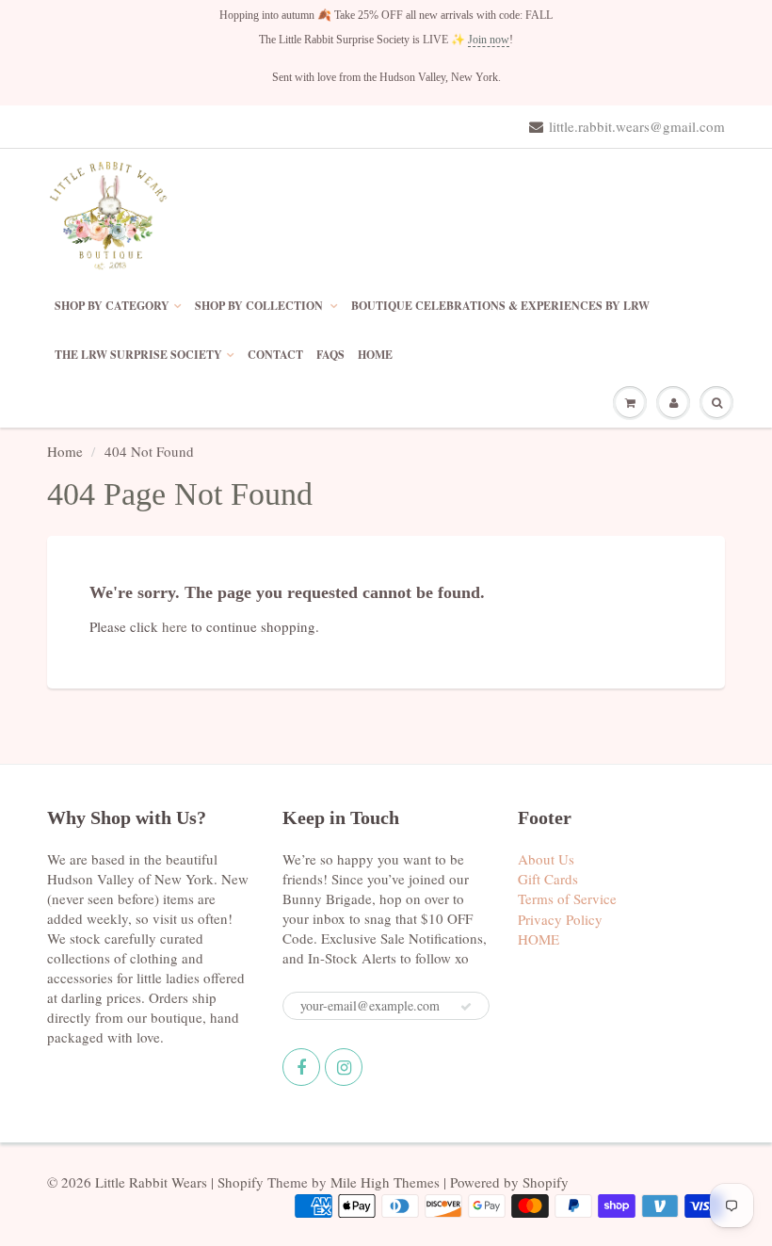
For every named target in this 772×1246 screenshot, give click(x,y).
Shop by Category (112, 306)
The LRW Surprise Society (138, 355)
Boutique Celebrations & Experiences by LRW (500, 306)
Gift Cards (548, 878)
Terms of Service (567, 898)
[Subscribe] (466, 1007)
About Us (546, 859)
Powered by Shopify (509, 1182)
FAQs (330, 355)
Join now (488, 39)
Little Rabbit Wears (151, 1182)
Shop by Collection (260, 306)
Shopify (240, 1182)
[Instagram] (343, 1067)
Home (65, 451)
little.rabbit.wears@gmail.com (637, 126)
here (174, 626)
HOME (375, 355)
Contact (275, 355)
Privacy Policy (560, 919)
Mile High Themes (385, 1182)
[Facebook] (301, 1067)
